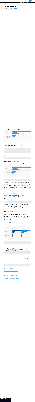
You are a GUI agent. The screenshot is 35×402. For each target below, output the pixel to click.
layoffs (20, 205)
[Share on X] (14, 8)
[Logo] (17, 0)
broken (19, 197)
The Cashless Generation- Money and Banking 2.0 (9, 272)
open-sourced (7, 219)
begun (30, 216)
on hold (20, 260)
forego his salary (6, 206)
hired (14, 206)
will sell (11, 257)
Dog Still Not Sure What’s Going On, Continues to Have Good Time (11, 278)
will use (10, 222)
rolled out (14, 193)
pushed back (9, 211)
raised (21, 246)
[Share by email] (11, 8)
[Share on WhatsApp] (16, 8)
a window (28, 185)
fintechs (5, 184)
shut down (24, 217)
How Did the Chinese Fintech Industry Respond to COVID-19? (11, 268)
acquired (16, 258)
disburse (30, 187)
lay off (15, 223)
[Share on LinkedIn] (15, 8)
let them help (26, 184)
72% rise (11, 204)
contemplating (14, 189)
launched (14, 196)
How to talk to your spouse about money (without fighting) (10, 275)
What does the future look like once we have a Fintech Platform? (11, 271)
